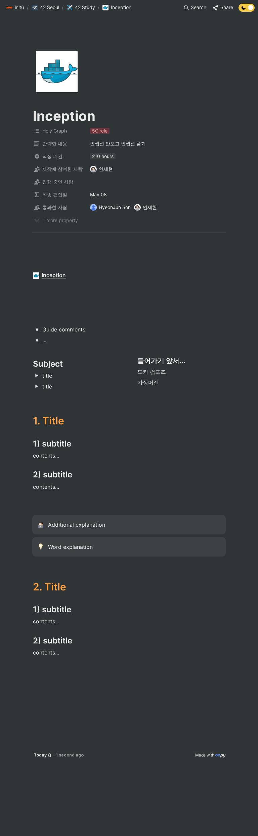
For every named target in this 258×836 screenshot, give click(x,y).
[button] (15, 8)
